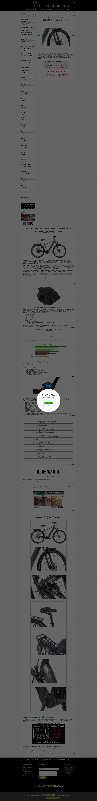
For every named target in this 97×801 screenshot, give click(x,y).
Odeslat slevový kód (48, 403)
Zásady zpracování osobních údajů (49, 405)
